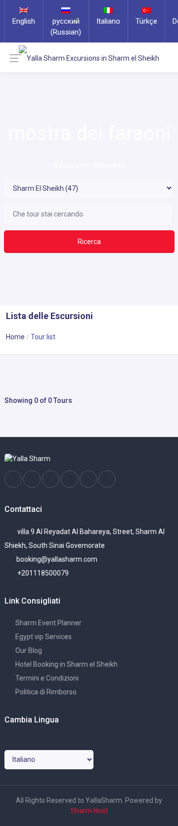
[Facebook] (13, 479)
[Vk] (88, 479)
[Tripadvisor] (50, 479)
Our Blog (28, 650)
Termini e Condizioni (46, 678)
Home (15, 337)
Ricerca (89, 242)
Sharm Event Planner (48, 623)
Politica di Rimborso (45, 692)
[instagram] (32, 479)
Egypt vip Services (43, 637)
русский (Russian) (65, 26)
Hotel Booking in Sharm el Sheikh (66, 664)
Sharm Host (89, 811)
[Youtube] (69, 479)
